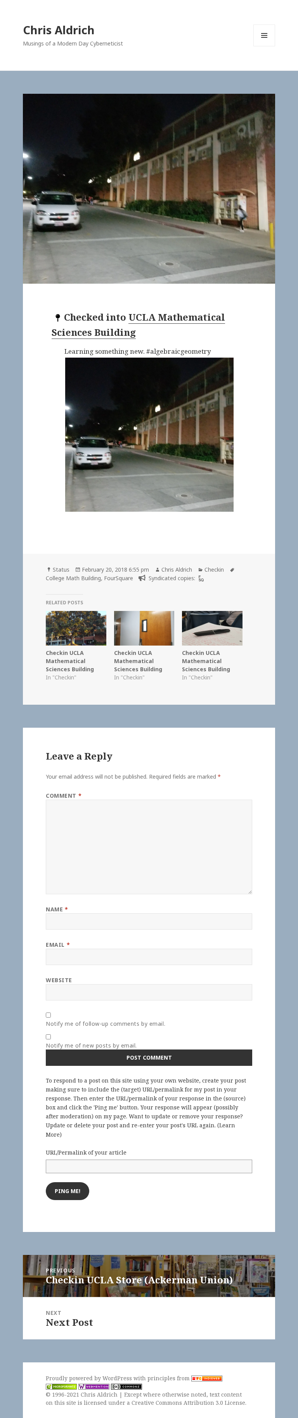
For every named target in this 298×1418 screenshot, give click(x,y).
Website (59, 980)
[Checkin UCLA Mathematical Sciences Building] (76, 628)
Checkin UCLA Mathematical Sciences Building (70, 661)
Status (61, 569)
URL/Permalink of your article (86, 1152)
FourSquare (118, 578)
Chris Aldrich (59, 29)
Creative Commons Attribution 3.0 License (188, 1402)
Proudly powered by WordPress (89, 1378)
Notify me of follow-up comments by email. (105, 1023)
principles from (169, 1378)
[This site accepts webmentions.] (93, 1386)
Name (57, 909)
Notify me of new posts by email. (91, 1045)
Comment (63, 795)
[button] (167, 434)
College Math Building (73, 578)
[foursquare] (200, 578)
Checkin (214, 569)
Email (58, 944)
